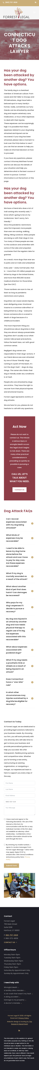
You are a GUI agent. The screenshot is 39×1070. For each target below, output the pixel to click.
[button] (19, 1030)
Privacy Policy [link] (24, 1018)
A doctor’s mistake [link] (13, 1003)
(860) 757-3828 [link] (11, 2)
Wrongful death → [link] (11, 987)
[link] (3, 2)
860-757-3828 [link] (12, 935)
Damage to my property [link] (15, 1000)
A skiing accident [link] (12, 997)
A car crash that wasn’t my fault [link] (18, 993)
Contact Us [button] (19, 490)
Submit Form (11, 865)
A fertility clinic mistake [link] (15, 990)
